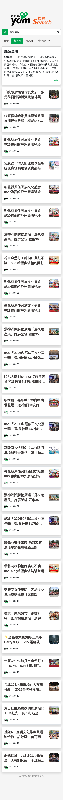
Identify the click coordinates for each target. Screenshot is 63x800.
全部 (6, 40)
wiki (56, 80)
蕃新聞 (17, 40)
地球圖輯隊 (44, 40)
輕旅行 (29, 40)
